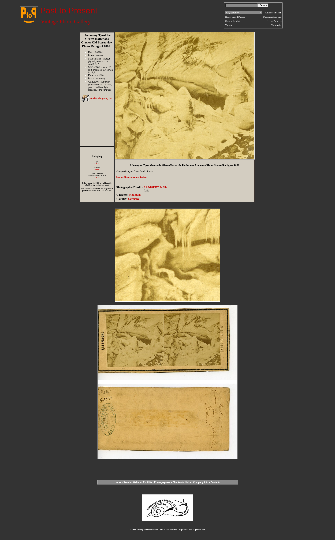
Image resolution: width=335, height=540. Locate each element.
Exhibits (147, 482)
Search (127, 482)
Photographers (162, 482)
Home (118, 482)
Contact (215, 482)
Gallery (137, 482)
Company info (201, 482)
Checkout (178, 482)
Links (188, 482)
